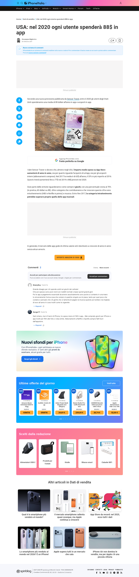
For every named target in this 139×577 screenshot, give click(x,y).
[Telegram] (114, 573)
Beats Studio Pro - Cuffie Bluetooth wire (79, 404)
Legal (105, 570)
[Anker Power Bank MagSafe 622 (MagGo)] (61, 395)
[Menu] (18, 3)
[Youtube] (103, 573)
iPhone (19, 8)
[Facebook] (96, 573)
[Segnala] (43, 306)
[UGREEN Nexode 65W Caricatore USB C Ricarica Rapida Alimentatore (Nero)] (97, 395)
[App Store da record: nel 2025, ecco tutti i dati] (105, 500)
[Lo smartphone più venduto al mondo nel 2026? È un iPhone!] (34, 538)
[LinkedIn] (117, 573)
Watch (56, 8)
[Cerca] (22, 3)
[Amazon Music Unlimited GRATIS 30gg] (26, 395)
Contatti (98, 570)
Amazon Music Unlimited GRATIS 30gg (26, 404)
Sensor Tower (73, 99)
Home (18, 19)
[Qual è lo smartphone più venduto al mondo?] (34, 500)
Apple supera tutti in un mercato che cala (69, 553)
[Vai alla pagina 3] (71, 471)
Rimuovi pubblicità (69, 90)
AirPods (45, 8)
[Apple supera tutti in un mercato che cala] (69, 538)
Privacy (111, 570)
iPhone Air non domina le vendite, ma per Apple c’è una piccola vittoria (105, 554)
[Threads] (110, 573)
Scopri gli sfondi (31, 359)
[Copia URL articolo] (19, 142)
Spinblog (46, 570)
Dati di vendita (28, 19)
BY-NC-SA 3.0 (52, 572)
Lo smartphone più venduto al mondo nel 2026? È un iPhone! (34, 553)
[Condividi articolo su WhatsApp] (19, 133)
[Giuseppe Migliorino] (18, 40)
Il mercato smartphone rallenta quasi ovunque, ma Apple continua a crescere (69, 517)
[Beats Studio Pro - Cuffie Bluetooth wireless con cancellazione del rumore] (79, 395)
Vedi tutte (111, 383)
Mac (36, 8)
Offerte (96, 8)
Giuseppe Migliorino (29, 39)
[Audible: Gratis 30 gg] (44, 395)
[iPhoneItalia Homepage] (34, 3)
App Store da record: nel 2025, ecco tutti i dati (105, 515)
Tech (88, 8)
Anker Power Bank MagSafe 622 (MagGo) (61, 404)
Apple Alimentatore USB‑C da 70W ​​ (114, 404)
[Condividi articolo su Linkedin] (19, 117)
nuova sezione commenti (37, 53)
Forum (80, 8)
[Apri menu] (46, 3)
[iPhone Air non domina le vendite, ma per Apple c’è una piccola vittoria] (105, 538)
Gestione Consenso (65, 572)
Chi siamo (90, 570)
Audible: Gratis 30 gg (44, 404)
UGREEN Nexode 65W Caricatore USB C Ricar (97, 404)
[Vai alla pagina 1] (66, 471)
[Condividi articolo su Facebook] (19, 100)
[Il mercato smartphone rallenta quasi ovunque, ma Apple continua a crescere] (69, 500)
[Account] (120, 3)
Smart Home (68, 8)
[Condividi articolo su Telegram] (19, 125)
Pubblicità (119, 570)
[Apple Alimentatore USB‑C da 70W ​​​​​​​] (114, 395)
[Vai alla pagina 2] (69, 471)
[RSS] (121, 573)
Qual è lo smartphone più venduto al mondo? (34, 515)
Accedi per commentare (98, 276)
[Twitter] (100, 573)
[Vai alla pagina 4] (73, 471)
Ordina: (95, 268)
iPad (28, 8)
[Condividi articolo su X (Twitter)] (19, 109)
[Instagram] (107, 573)
